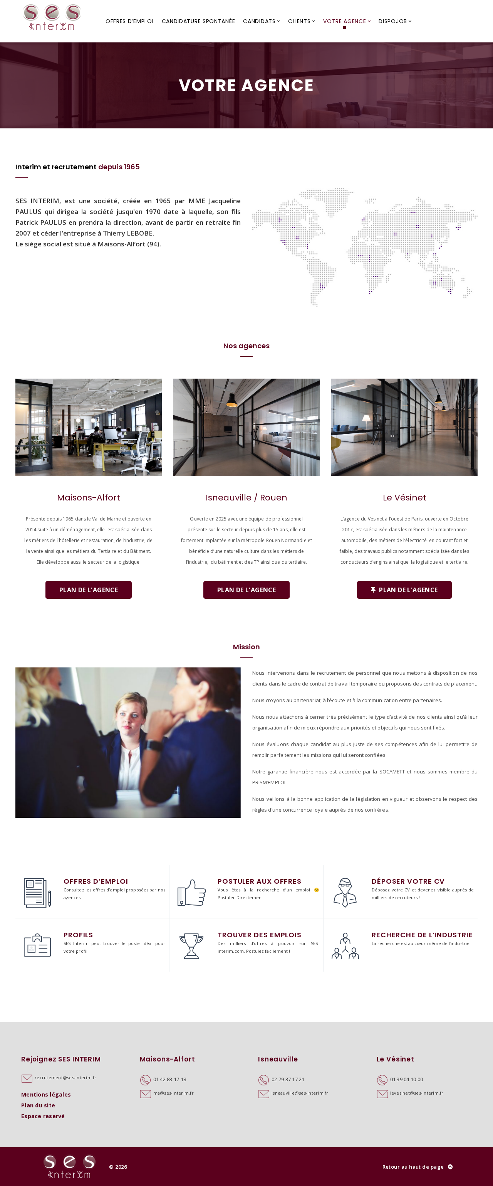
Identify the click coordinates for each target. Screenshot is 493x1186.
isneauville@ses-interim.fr (300, 1093)
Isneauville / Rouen (246, 498)
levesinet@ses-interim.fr (417, 1093)
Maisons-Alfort (88, 498)
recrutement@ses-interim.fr (66, 1077)
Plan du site (38, 1105)
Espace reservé (43, 1116)
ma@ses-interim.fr (173, 1093)
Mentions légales (46, 1094)
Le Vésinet (404, 498)
